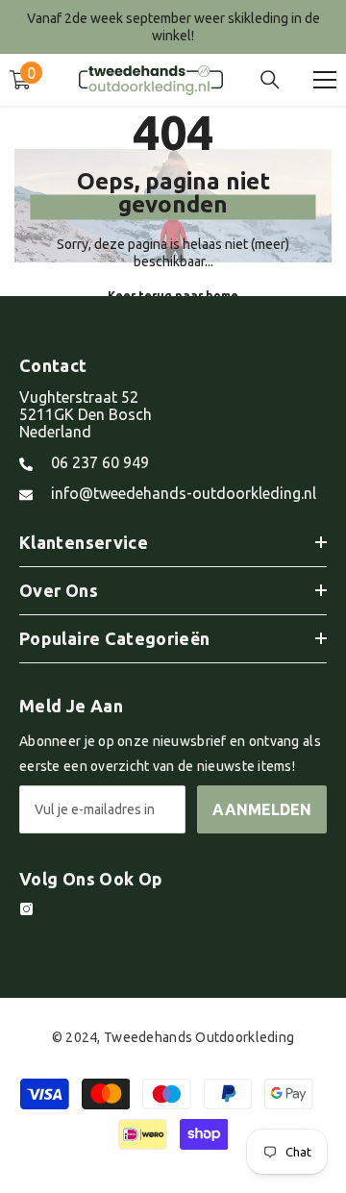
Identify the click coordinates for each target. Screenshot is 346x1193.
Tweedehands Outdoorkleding (199, 1037)
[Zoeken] (270, 79)
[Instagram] (26, 909)
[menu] (324, 79)
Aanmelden (261, 809)
